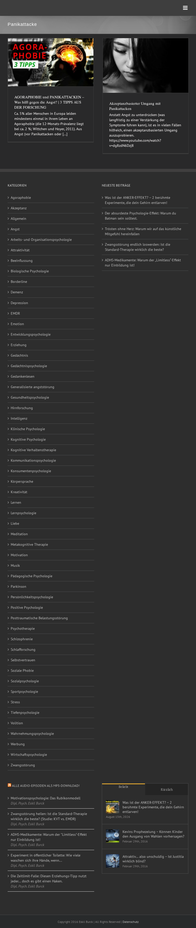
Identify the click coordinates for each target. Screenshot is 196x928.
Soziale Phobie (22, 670)
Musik (15, 565)
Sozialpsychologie (25, 681)
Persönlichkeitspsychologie (32, 597)
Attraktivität (20, 250)
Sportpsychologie (24, 691)
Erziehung (19, 345)
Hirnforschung (22, 408)
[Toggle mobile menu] (185, 8)
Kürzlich (167, 789)
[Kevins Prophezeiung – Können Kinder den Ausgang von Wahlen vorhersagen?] (112, 836)
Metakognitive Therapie (29, 544)
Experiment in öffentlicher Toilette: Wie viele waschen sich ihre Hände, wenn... (45, 858)
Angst (15, 229)
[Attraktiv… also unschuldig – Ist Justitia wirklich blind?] (112, 861)
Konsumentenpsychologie (31, 471)
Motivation (19, 555)
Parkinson (18, 586)
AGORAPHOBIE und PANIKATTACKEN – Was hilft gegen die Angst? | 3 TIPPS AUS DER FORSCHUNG (49, 102)
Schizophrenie (22, 639)
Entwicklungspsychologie (31, 334)
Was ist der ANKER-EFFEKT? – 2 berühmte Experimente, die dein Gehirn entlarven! (137, 200)
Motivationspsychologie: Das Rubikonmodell (45, 798)
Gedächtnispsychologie (29, 366)
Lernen (16, 502)
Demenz (17, 292)
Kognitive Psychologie (28, 439)
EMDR (15, 313)
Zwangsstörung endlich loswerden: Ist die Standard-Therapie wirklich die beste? (137, 247)
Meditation (19, 534)
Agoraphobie (21, 197)
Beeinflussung (22, 260)
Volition (17, 723)
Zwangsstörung (23, 765)
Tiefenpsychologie (25, 712)
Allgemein (18, 218)
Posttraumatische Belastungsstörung (39, 618)
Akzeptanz (19, 208)
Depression (19, 303)
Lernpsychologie (23, 513)
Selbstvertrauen (23, 660)
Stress (15, 702)
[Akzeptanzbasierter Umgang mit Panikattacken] (145, 65)
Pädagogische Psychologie (31, 576)
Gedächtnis (19, 355)
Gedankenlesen (22, 376)
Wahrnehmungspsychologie (32, 733)
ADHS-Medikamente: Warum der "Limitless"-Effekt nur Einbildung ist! (49, 837)
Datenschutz (130, 922)
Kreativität (19, 492)
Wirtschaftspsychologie (29, 754)
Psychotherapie (23, 628)
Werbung (18, 744)
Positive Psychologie (27, 607)
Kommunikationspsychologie (33, 460)
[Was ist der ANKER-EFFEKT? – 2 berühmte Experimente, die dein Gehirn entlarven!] (112, 806)
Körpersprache (22, 481)
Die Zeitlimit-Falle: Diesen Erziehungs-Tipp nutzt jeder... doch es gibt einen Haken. (49, 878)
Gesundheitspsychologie (30, 397)
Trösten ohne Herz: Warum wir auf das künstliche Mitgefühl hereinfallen (143, 231)
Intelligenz (19, 418)
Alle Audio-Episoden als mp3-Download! (46, 785)
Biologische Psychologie (30, 271)
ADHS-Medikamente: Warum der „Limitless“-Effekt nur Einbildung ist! (143, 262)
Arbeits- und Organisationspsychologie (41, 239)
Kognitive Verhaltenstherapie (33, 450)
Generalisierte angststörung (32, 387)
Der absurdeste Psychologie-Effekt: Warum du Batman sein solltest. (140, 216)
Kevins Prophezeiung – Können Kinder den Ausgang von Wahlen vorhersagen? (153, 834)
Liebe (15, 523)
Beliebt (123, 787)
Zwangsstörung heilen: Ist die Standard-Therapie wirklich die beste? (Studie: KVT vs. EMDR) (49, 816)
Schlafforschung (23, 649)
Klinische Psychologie (28, 429)
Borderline (19, 281)
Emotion (17, 324)
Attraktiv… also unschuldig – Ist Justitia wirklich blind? (153, 858)
